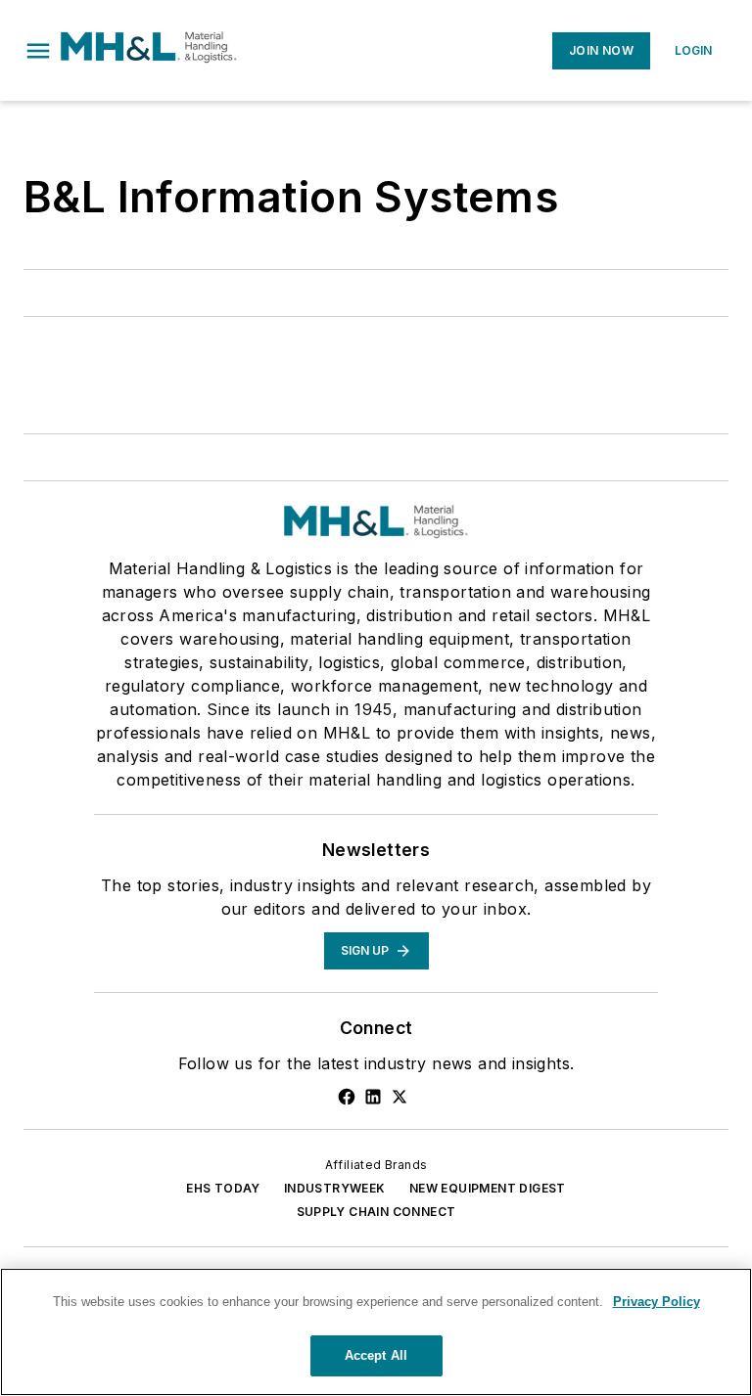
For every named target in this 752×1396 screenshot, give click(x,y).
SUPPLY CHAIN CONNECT (376, 1211)
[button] (38, 51)
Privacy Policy (656, 1301)
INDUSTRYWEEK (335, 1188)
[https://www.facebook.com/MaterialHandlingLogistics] (346, 1096)
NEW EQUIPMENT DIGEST (487, 1188)
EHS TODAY (223, 1188)
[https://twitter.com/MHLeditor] (399, 1096)
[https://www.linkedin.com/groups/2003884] (373, 1096)
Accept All (376, 1355)
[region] (376, 1332)
